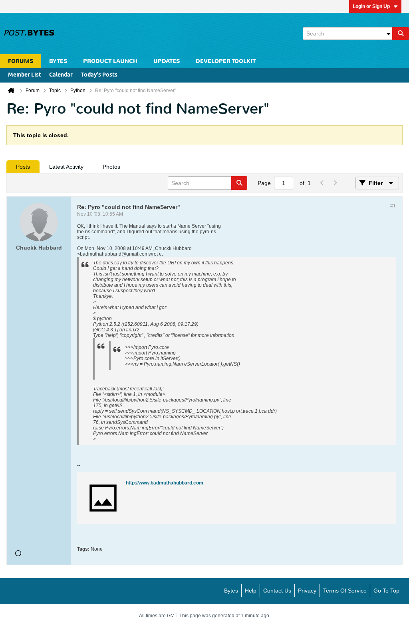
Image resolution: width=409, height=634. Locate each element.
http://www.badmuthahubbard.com (164, 483)
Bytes (231, 590)
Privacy (307, 590)
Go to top (386, 590)
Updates (166, 61)
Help (250, 590)
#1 (393, 206)
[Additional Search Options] (388, 33)
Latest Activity (66, 166)
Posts (23, 166)
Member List (24, 75)
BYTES (58, 61)
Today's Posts (99, 75)
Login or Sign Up (371, 6)
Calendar (61, 75)
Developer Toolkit (226, 61)
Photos (111, 166)
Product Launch (110, 61)
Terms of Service (345, 590)
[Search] (400, 33)
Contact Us (277, 590)
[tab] (23, 166)
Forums (20, 61)
